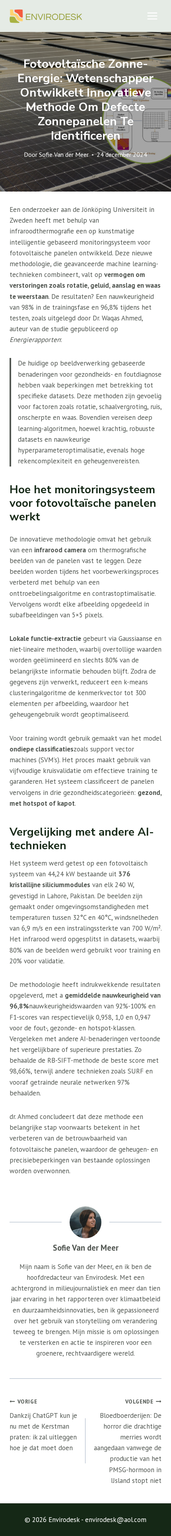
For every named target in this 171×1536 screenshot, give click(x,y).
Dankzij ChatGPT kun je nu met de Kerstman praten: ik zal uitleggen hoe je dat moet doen (43, 1425)
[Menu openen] (152, 16)
